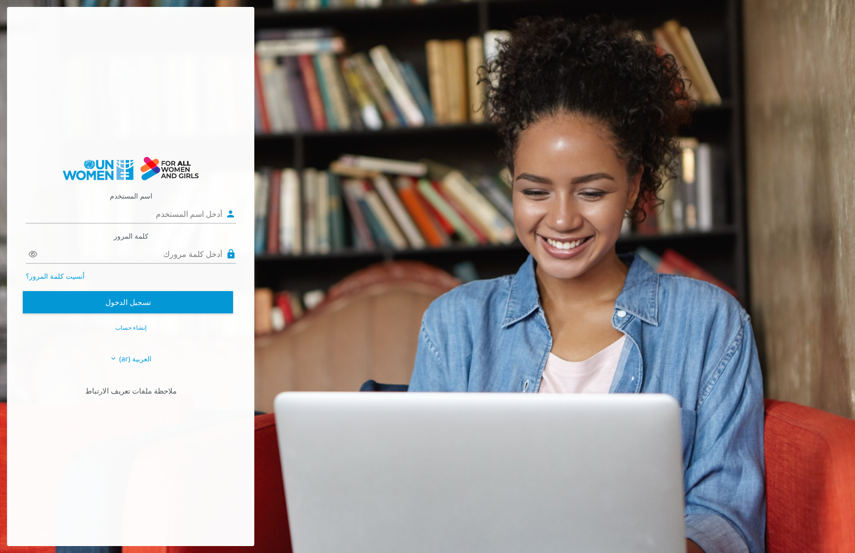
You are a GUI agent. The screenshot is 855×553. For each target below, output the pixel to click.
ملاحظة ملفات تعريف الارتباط (131, 391)
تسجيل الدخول (128, 302)
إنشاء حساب (130, 327)
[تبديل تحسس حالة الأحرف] (33, 254)
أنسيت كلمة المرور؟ (55, 276)
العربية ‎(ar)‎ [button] (134, 358)
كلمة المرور (131, 236)
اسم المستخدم (131, 196)
